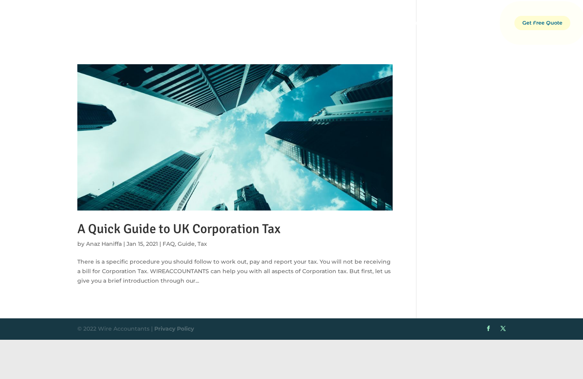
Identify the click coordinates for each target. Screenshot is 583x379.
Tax (202, 243)
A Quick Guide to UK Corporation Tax (178, 229)
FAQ (169, 243)
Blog (498, 23)
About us (407, 23)
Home (377, 23)
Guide (186, 243)
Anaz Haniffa (104, 243)
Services (441, 23)
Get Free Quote (542, 23)
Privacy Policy (174, 328)
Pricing (471, 23)
